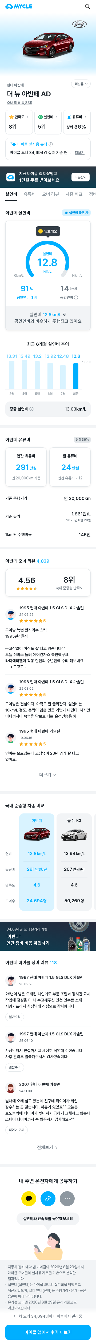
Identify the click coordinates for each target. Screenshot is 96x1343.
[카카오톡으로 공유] (28, 1198)
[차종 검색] (87, 6)
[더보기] (67, 1198)
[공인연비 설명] (76, 297)
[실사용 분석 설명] (50, 144)
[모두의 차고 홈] (18, 6)
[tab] (11, 194)
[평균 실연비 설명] (31, 409)
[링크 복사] (48, 1198)
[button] (74, 862)
